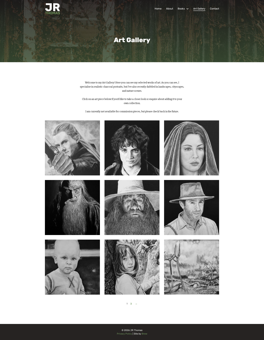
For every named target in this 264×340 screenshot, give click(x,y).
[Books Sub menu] (187, 8)
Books (181, 8)
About (169, 8)
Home (158, 8)
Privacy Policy (124, 333)
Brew (144, 333)
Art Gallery (199, 8)
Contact (214, 8)
